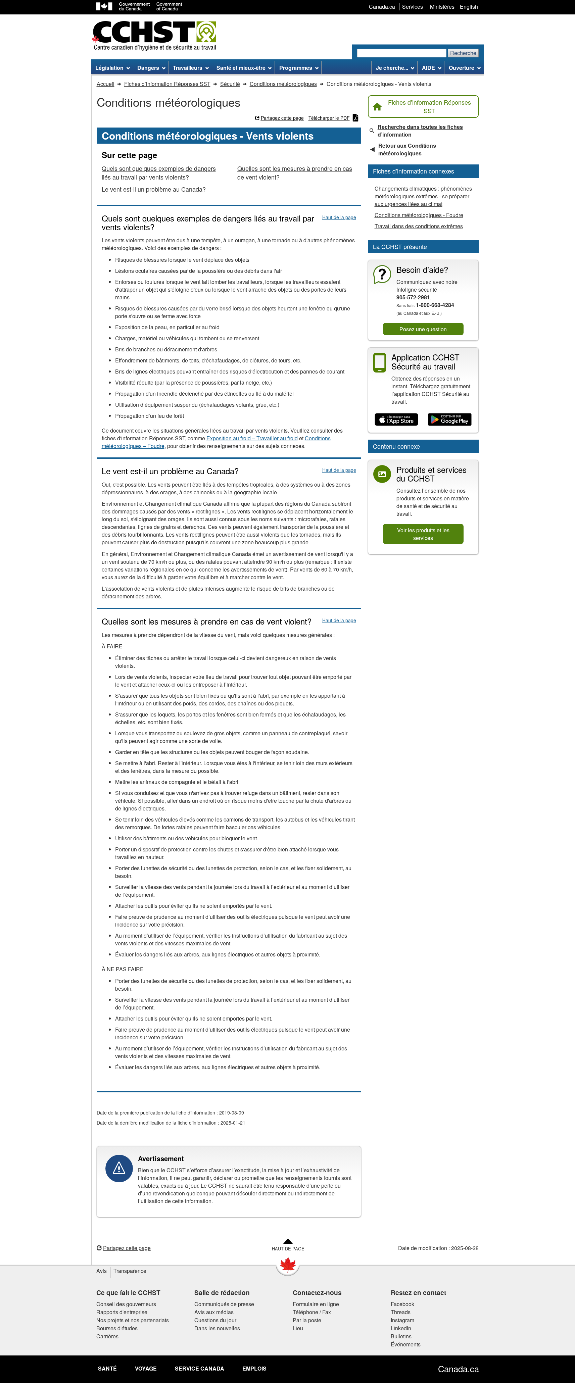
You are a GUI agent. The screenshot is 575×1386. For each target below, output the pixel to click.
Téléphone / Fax (312, 1312)
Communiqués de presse (224, 1304)
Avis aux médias (214, 1312)
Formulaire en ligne (316, 1304)
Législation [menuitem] (109, 67)
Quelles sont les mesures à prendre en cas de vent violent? (294, 172)
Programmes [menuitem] (295, 67)
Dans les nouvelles (217, 1328)
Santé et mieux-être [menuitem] (241, 67)
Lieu (298, 1328)
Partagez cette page (282, 117)
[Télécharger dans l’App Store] (396, 420)
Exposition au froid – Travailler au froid (252, 438)
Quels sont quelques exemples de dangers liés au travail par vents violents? (159, 172)
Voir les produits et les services (423, 534)
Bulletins (401, 1336)
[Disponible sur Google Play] (450, 420)
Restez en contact (418, 1292)
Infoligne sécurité (416, 289)
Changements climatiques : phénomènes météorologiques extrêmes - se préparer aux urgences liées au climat (423, 196)
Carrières (107, 1336)
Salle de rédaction (222, 1292)
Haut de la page (339, 217)
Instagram (402, 1320)
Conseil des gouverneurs (126, 1304)
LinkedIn (401, 1328)
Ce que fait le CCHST (128, 1292)
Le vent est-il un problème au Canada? (154, 189)
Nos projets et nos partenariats (132, 1320)
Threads (401, 1312)
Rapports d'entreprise (121, 1312)
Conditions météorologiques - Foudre (419, 215)
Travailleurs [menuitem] (187, 67)
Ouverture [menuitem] (461, 67)
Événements (406, 1344)
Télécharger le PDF (329, 117)
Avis (101, 1271)
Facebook (402, 1304)
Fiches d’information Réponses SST (429, 106)
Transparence (129, 1271)
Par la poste (307, 1320)
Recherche (463, 53)
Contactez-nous (317, 1292)
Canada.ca (458, 1369)
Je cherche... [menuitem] (392, 67)
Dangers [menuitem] (148, 67)
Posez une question (423, 329)
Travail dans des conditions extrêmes (419, 226)
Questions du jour (215, 1320)
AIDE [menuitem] (428, 67)
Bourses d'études (117, 1328)
